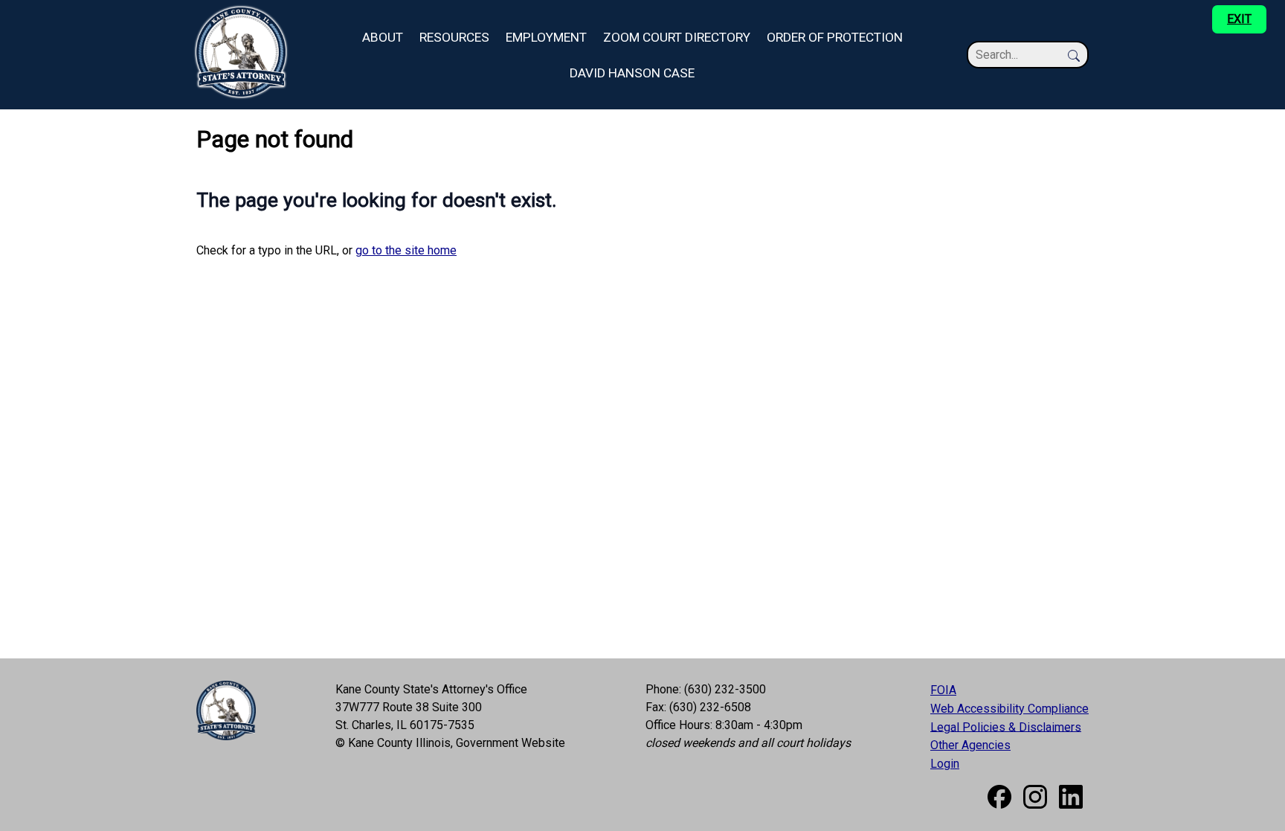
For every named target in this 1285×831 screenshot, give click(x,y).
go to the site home (406, 250)
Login (944, 764)
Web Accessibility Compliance (1009, 709)
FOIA (943, 690)
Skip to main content (53, 8)
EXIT (1239, 19)
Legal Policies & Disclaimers (1005, 726)
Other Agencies (970, 745)
